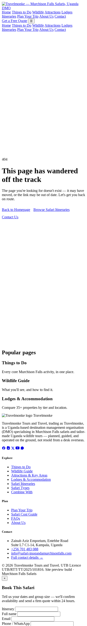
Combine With (21, 492)
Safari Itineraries (23, 484)
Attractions (53, 12)
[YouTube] (17, 449)
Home (6, 12)
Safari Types (20, 488)
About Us (46, 16)
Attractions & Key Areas (29, 475)
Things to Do (21, 12)
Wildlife (38, 12)
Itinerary (8, 609)
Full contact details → (27, 557)
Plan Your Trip (28, 16)
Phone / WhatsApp (16, 624)
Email (6, 619)
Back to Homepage (16, 210)
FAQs (15, 518)
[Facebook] (4, 449)
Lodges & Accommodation (27, 398)
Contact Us (10, 217)
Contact (60, 16)
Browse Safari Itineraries (51, 210)
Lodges (66, 12)
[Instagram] (8, 449)
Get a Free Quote (14, 21)
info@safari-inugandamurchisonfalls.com (41, 553)
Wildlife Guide (15, 380)
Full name (9, 614)
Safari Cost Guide (24, 514)
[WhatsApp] (22, 449)
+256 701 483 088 (24, 549)
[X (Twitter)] (13, 449)
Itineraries (9, 16)
